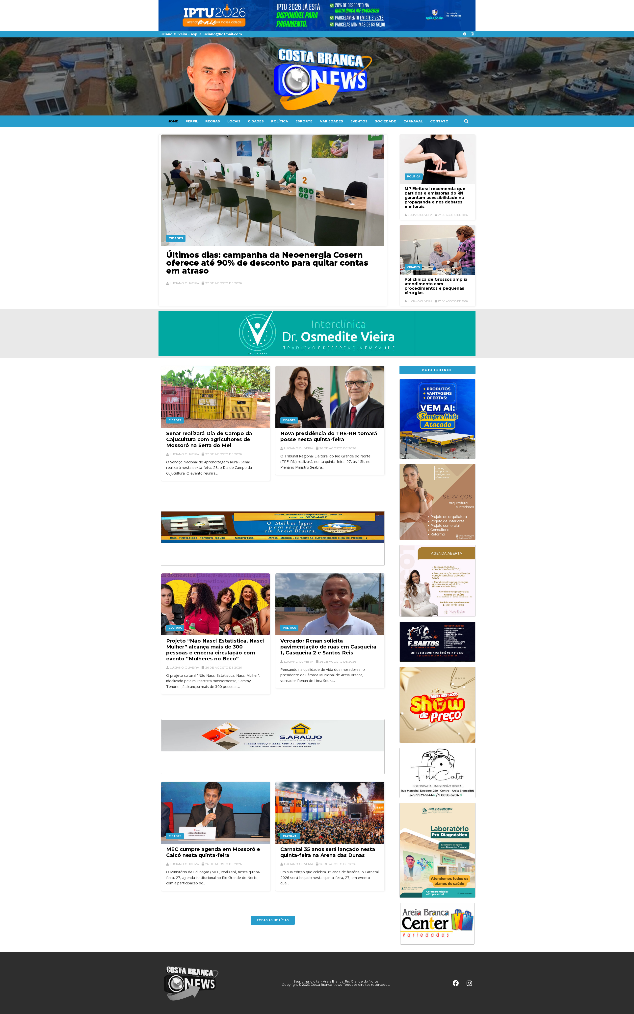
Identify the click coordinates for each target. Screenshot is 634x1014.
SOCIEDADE (385, 121)
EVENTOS (359, 121)
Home (172, 121)
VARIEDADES (331, 121)
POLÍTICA (279, 121)
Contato (439, 121)
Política (413, 176)
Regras (212, 121)
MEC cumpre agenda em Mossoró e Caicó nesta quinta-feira (213, 852)
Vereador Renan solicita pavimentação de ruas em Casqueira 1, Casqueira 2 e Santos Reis (328, 647)
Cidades (176, 238)
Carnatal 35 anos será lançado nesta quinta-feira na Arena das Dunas (327, 852)
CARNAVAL (413, 121)
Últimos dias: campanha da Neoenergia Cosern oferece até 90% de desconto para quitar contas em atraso (267, 263)
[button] (466, 121)
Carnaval (290, 836)
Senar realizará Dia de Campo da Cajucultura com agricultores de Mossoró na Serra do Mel (209, 439)
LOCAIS (233, 121)
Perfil (191, 121)
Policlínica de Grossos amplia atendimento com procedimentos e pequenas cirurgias (436, 286)
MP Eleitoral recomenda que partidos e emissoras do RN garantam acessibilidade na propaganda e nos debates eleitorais (435, 197)
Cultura (175, 627)
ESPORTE (304, 121)
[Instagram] (472, 34)
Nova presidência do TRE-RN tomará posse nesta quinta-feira (328, 436)
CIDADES (256, 121)
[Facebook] (464, 34)
